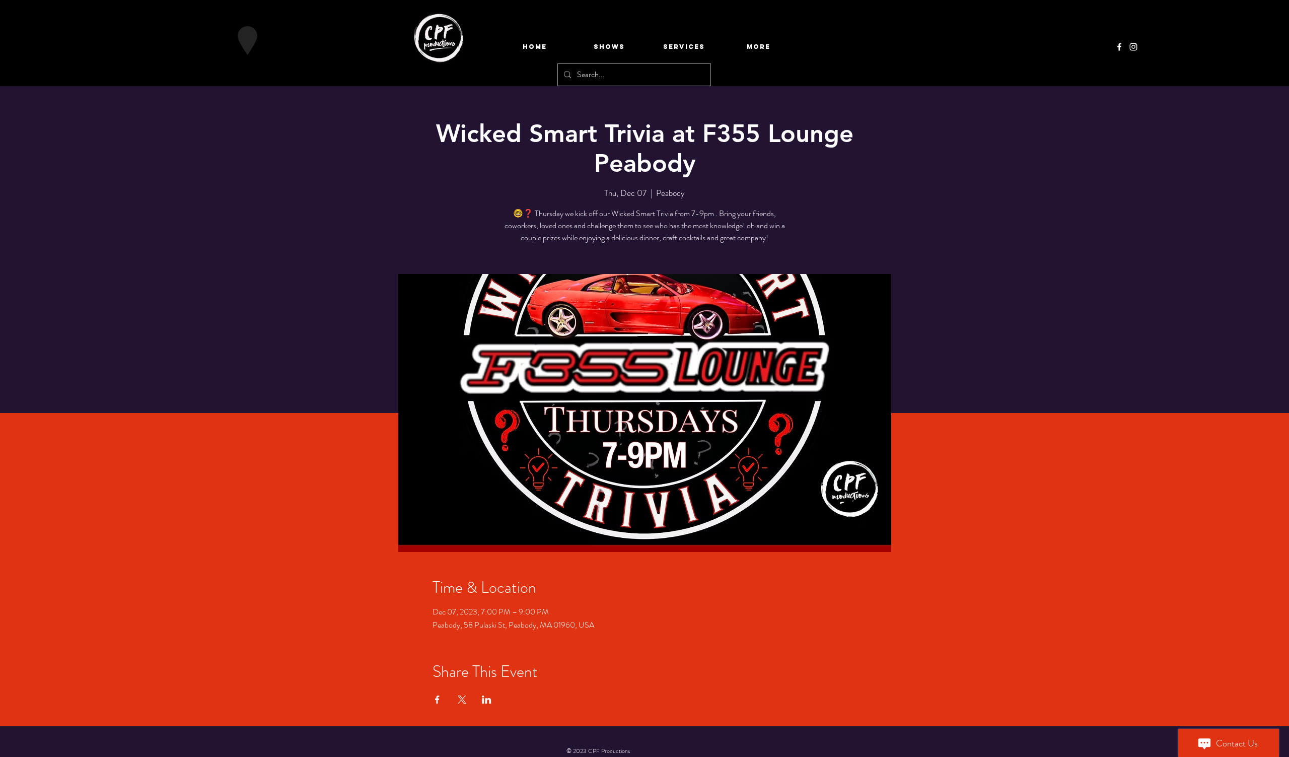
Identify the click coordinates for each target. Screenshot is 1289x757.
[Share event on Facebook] (437, 700)
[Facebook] (1119, 47)
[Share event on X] (462, 700)
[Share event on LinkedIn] (486, 700)
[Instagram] (1133, 47)
